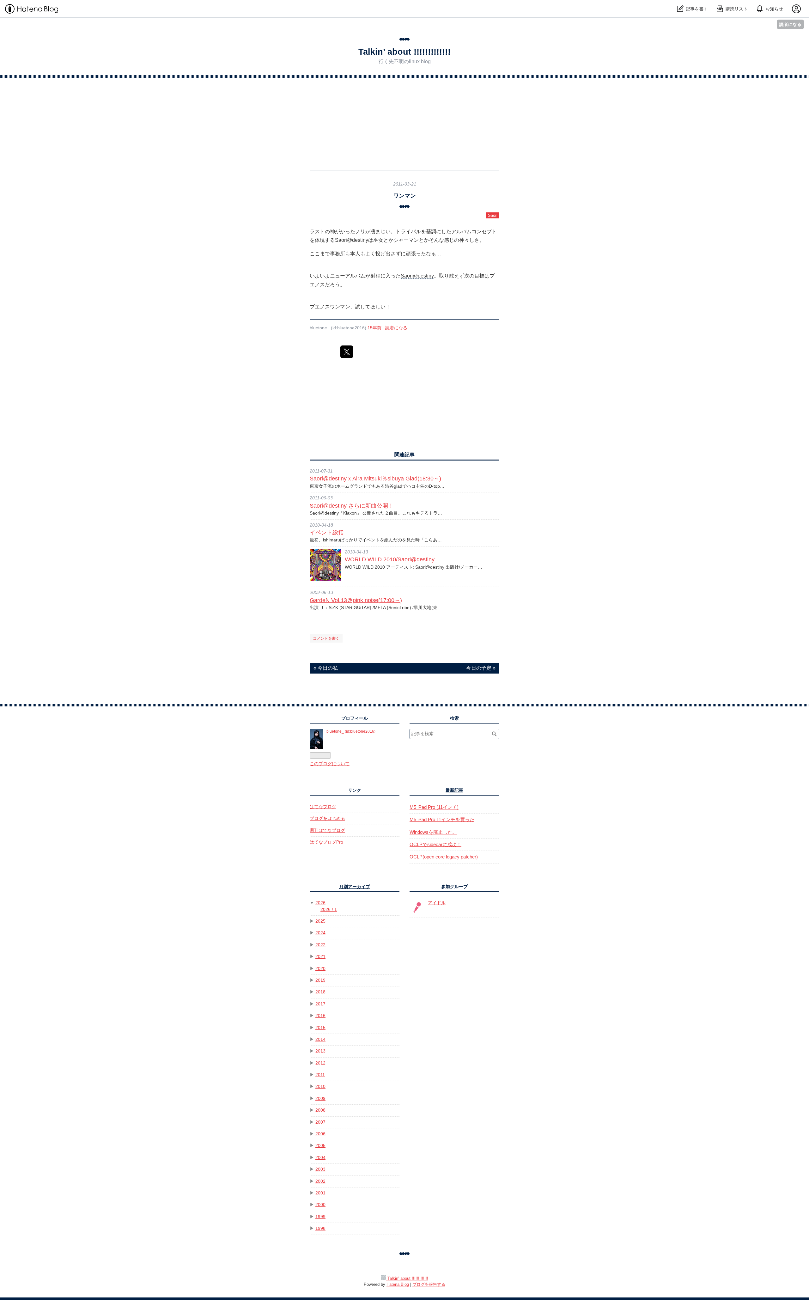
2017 (320, 1004)
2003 (320, 1169)
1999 (320, 1216)
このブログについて (330, 763)
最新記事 (454, 790)
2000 (320, 1204)
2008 (320, 1110)
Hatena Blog (397, 1284)
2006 (320, 1134)
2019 (320, 980)
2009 (320, 1098)
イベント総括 (327, 532)
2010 (320, 1086)
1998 (320, 1228)
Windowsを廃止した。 (433, 832)
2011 (320, 1074)
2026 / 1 (328, 909)
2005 (320, 1145)
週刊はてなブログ (327, 830)
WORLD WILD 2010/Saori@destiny (390, 559)
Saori (492, 215)
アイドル (437, 902)
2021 (320, 956)
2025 (320, 921)
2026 (320, 902)
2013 (320, 1051)
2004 (320, 1157)
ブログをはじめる (327, 818)
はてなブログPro (326, 842)
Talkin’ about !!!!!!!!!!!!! (404, 52)
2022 (320, 945)
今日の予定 (481, 668)
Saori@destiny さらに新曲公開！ (352, 506)
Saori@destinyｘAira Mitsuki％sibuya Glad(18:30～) (375, 478)
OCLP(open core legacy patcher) (444, 856)
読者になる (790, 24)
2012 (320, 1063)
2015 (320, 1027)
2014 (320, 1039)
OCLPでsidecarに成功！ (435, 844)
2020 (320, 968)
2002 (320, 1181)
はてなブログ (323, 806)
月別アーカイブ (354, 886)
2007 (320, 1122)
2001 (320, 1193)
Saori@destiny (351, 240)
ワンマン (404, 195)
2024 (320, 933)
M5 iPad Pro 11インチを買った (442, 819)
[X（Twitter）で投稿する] (346, 351)
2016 (320, 1015)
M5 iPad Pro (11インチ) (434, 807)
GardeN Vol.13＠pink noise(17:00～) (356, 600)
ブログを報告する (428, 1284)
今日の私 (325, 668)
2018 (320, 992)
